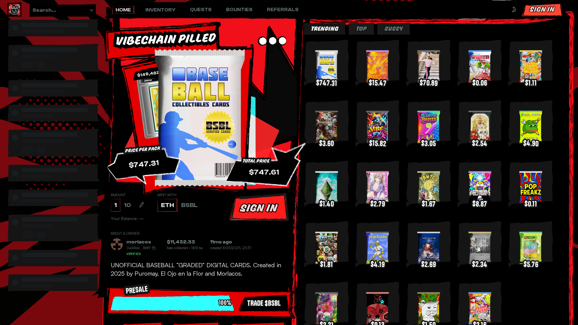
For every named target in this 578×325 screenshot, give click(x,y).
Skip (306, 307)
